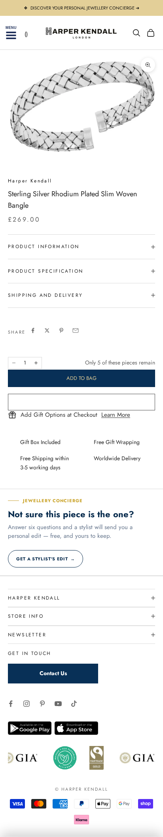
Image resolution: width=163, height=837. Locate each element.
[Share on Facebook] (33, 330)
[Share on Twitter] (47, 330)
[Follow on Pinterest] (42, 704)
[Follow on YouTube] (58, 704)
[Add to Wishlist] (81, 402)
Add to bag (81, 378)
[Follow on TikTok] (74, 704)
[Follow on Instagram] (26, 704)
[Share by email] (75, 330)
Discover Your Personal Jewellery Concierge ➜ (84, 8)
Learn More (115, 415)
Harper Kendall (30, 180)
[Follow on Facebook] (11, 704)
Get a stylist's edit (45, 559)
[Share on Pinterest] (61, 330)
